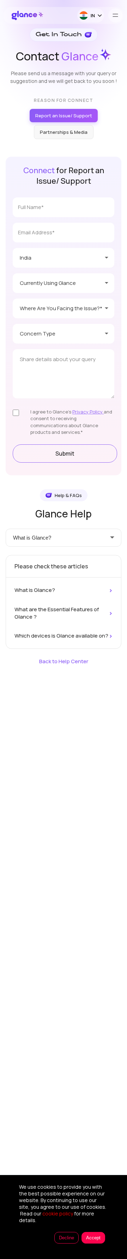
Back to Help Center (63, 661)
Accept (93, 1237)
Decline (66, 1237)
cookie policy (57, 1213)
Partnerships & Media (63, 132)
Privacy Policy (88, 412)
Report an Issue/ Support (63, 115)
